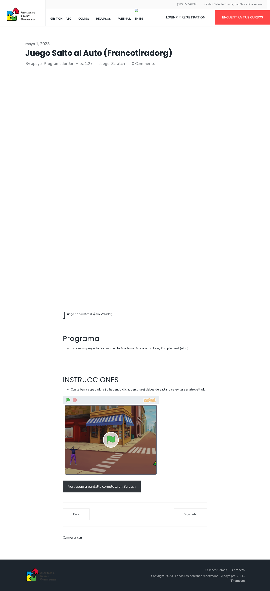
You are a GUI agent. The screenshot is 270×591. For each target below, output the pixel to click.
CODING (83, 19)
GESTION (56, 19)
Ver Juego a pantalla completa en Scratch (102, 486)
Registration (193, 17)
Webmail (124, 19)
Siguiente (190, 514)
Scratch (118, 63)
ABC (68, 19)
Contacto (238, 570)
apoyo (36, 63)
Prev (76, 514)
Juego (104, 63)
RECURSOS (103, 19)
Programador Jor (59, 63)
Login (170, 17)
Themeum (237, 581)
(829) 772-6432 (186, 4)
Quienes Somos (216, 570)
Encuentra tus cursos (242, 17)
